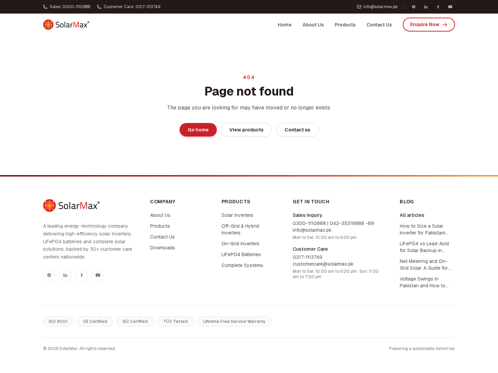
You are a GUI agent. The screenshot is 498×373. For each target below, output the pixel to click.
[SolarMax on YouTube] (450, 7)
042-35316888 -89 (352, 223)
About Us (313, 25)
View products (246, 130)
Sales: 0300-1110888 (70, 6)
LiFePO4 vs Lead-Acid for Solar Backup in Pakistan (424, 247)
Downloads (162, 248)
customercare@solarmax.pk (323, 264)
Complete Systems (242, 265)
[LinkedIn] (65, 275)
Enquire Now (424, 24)
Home (285, 25)
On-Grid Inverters (241, 244)
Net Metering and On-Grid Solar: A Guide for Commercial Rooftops (424, 264)
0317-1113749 (307, 257)
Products (345, 25)
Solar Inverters (237, 215)
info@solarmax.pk (381, 6)
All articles (412, 215)
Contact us (297, 130)
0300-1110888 (309, 223)
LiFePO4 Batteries (241, 254)
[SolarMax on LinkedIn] (426, 7)
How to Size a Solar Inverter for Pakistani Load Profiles (422, 229)
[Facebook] (82, 275)
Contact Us (379, 25)
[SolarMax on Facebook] (438, 7)
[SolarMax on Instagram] (413, 7)
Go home (198, 130)
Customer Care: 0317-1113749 (132, 6)
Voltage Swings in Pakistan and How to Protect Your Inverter (422, 282)
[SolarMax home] (66, 25)
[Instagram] (49, 275)
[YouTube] (98, 275)
